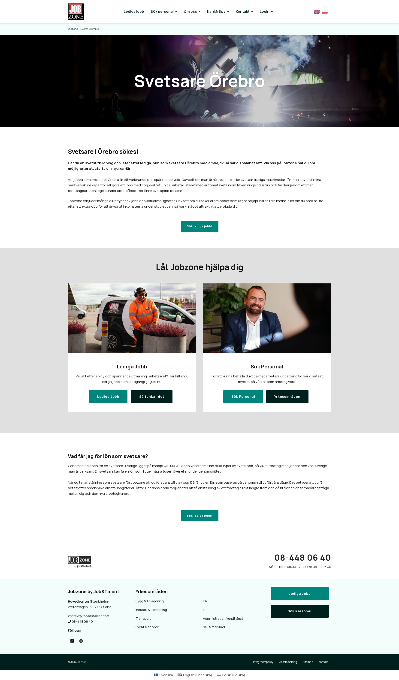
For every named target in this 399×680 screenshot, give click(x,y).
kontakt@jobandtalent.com (88, 616)
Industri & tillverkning (151, 609)
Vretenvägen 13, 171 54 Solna (90, 607)
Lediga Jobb (300, 593)
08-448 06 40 (302, 557)
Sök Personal (299, 611)
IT (204, 609)
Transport (143, 618)
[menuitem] (163, 675)
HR (205, 601)
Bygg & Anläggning (150, 601)
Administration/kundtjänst (223, 618)
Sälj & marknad (214, 627)
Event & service (147, 627)
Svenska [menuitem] (166, 675)
